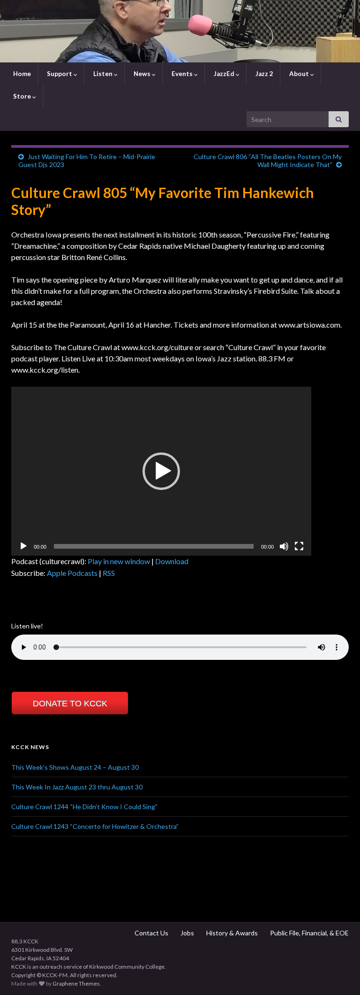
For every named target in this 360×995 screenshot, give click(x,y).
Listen (103, 73)
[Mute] (284, 546)
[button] (161, 471)
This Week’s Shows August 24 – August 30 (75, 767)
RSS (109, 572)
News (142, 73)
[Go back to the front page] (180, 31)
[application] (161, 471)
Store (22, 96)
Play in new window (119, 561)
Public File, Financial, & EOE (309, 933)
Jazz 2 (263, 73)
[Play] (23, 546)
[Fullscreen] (299, 546)
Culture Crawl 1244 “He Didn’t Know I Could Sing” (84, 807)
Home (21, 73)
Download (171, 561)
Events (182, 73)
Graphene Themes (76, 983)
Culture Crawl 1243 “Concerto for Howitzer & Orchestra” (95, 826)
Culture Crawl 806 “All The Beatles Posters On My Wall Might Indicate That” (268, 160)
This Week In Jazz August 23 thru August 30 (76, 787)
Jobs (186, 933)
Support (59, 73)
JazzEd (224, 73)
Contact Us (150, 933)
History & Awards (231, 933)
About (299, 73)
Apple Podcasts (72, 572)
